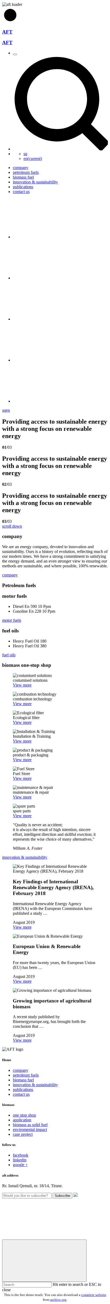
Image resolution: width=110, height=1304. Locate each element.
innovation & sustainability (24, 857)
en (32, 158)
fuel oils (8, 655)
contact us (21, 1094)
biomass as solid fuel (30, 1124)
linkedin (19, 1160)
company (10, 575)
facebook (20, 1155)
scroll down (12, 526)
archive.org (58, 1300)
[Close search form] (44, 1260)
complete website (93, 1295)
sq (25, 153)
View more (22, 685)
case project (23, 1134)
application (22, 1120)
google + (20, 1164)
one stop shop (24, 1115)
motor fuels (11, 620)
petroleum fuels (26, 1075)
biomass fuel (23, 1080)
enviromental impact (30, 1129)
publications (23, 1089)
